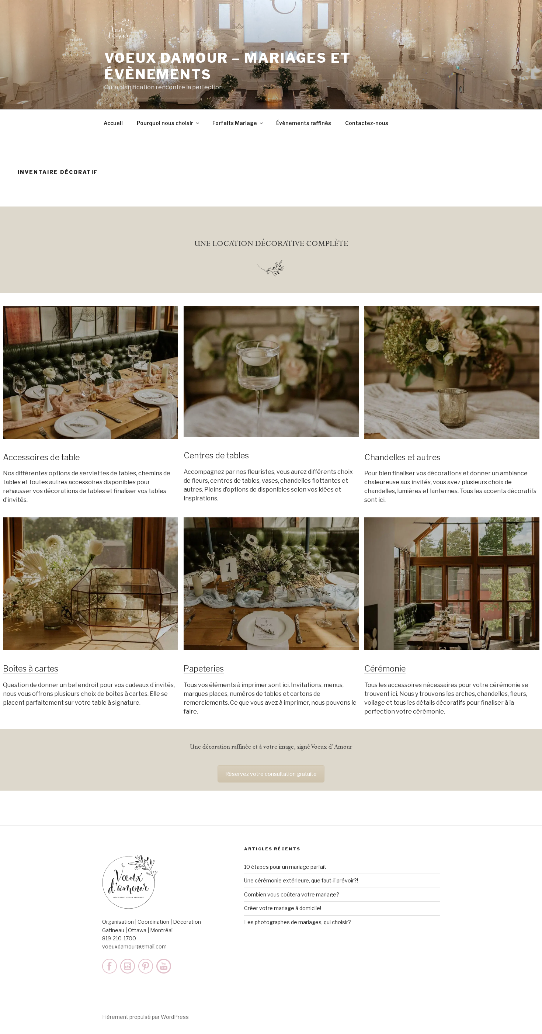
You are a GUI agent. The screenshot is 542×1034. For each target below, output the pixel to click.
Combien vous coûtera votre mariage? (291, 894)
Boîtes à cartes (30, 668)
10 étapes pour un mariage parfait (285, 867)
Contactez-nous (366, 123)
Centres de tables (216, 455)
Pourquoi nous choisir (165, 123)
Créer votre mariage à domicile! (282, 908)
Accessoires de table (41, 457)
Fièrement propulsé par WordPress (145, 1017)
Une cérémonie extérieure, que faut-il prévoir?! (301, 880)
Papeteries (204, 668)
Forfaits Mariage (234, 123)
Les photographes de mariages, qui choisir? (297, 922)
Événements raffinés (303, 123)
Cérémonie (385, 668)
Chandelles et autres (402, 457)
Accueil (113, 123)
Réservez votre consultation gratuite (271, 774)
